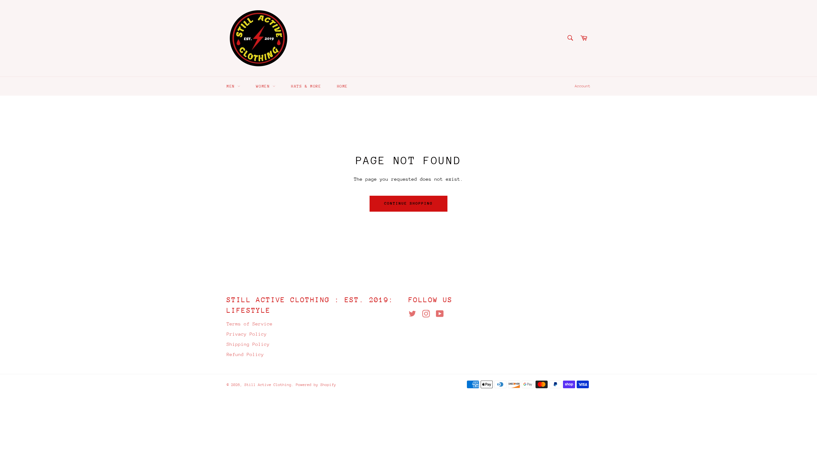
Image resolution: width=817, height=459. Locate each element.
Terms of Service (250, 323)
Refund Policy (245, 354)
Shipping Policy (248, 344)
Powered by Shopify (316, 384)
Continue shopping (408, 203)
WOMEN (264, 86)
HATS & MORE (306, 86)
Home (342, 86)
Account (582, 86)
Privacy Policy (247, 334)
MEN (232, 86)
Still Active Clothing (267, 384)
